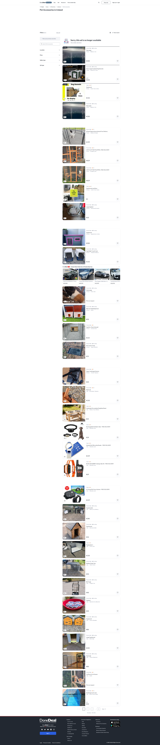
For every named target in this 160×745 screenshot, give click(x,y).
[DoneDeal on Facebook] (42, 729)
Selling (83, 725)
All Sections (52, 6)
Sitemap (69, 731)
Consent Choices (85, 733)
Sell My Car (69, 727)
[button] (71, 2)
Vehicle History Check (72, 729)
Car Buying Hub (70, 733)
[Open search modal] (99, 2)
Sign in (47, 733)
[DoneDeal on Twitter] (45, 729)
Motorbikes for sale (71, 723)
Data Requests (85, 731)
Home (47, 6)
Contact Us (84, 729)
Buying (83, 723)
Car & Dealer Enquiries (101, 728)
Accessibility (84, 735)
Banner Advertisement (101, 730)
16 (98, 709)
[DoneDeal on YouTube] (48, 729)
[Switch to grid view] (110, 32)
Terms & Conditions (56, 742)
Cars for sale (70, 721)
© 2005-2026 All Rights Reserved (113, 742)
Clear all (58, 32)
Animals (59, 6)
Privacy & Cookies (47, 742)
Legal (41, 742)
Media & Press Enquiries (101, 723)
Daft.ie (68, 738)
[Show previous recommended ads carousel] (117, 267)
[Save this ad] (117, 60)
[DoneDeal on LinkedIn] (51, 729)
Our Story (98, 721)
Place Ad (106, 2)
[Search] (41, 44)
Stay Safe (84, 727)
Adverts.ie (69, 740)
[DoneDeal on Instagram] (54, 729)
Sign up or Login (116, 2)
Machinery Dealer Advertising (102, 732)
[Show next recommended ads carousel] (119, 267)
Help (83, 721)
